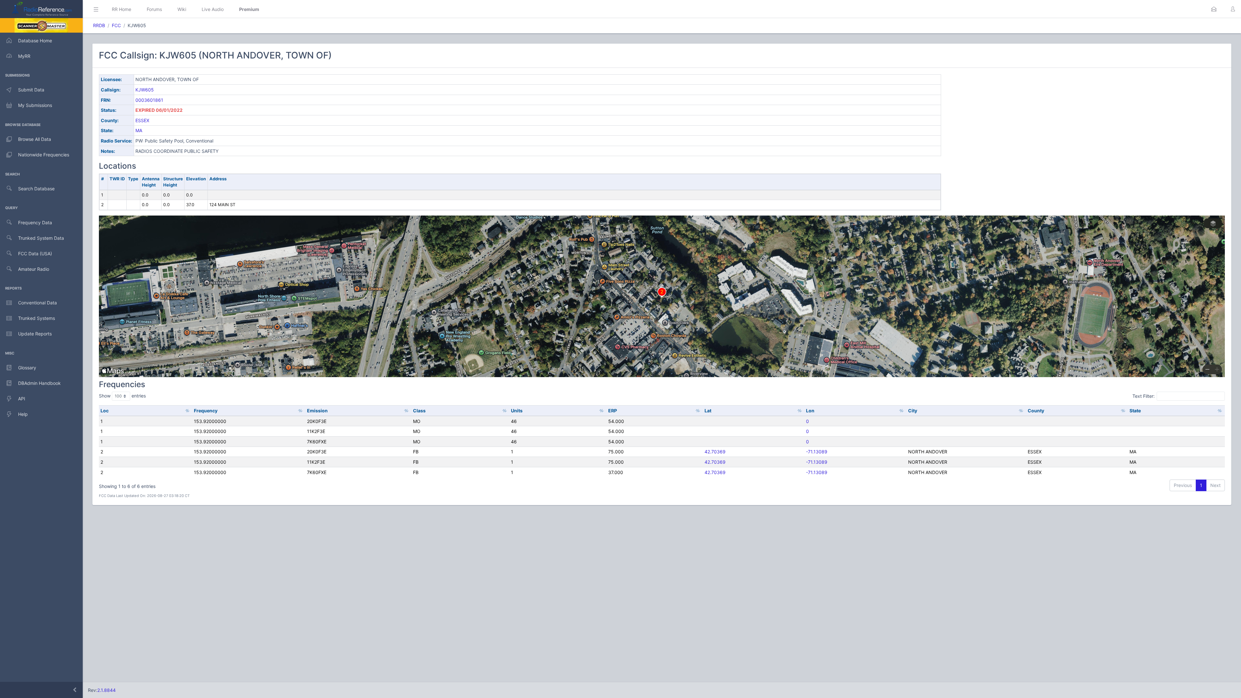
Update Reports (35, 333)
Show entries (122, 395)
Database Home (35, 40)
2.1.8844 (106, 690)
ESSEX (142, 120)
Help (23, 414)
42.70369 (715, 451)
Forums (154, 9)
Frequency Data (35, 222)
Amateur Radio (33, 269)
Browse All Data (34, 139)
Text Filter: (1143, 396)
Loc (105, 410)
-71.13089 (816, 451)
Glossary (27, 367)
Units (517, 410)
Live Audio (213, 9)
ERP (612, 410)
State (1135, 410)
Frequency (205, 410)
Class (419, 410)
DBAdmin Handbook (39, 383)
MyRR (24, 56)
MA (138, 130)
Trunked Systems (36, 318)
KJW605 (144, 89)
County (1036, 410)
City (912, 410)
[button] (1214, 9)
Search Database (36, 188)
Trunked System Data (41, 238)
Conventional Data (37, 302)
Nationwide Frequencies (43, 154)
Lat (708, 410)
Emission (317, 410)
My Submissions (35, 105)
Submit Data (31, 89)
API (21, 398)
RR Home (121, 9)
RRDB (99, 25)
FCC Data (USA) (35, 253)
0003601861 (149, 100)
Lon (810, 410)
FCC (116, 25)
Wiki (181, 9)
